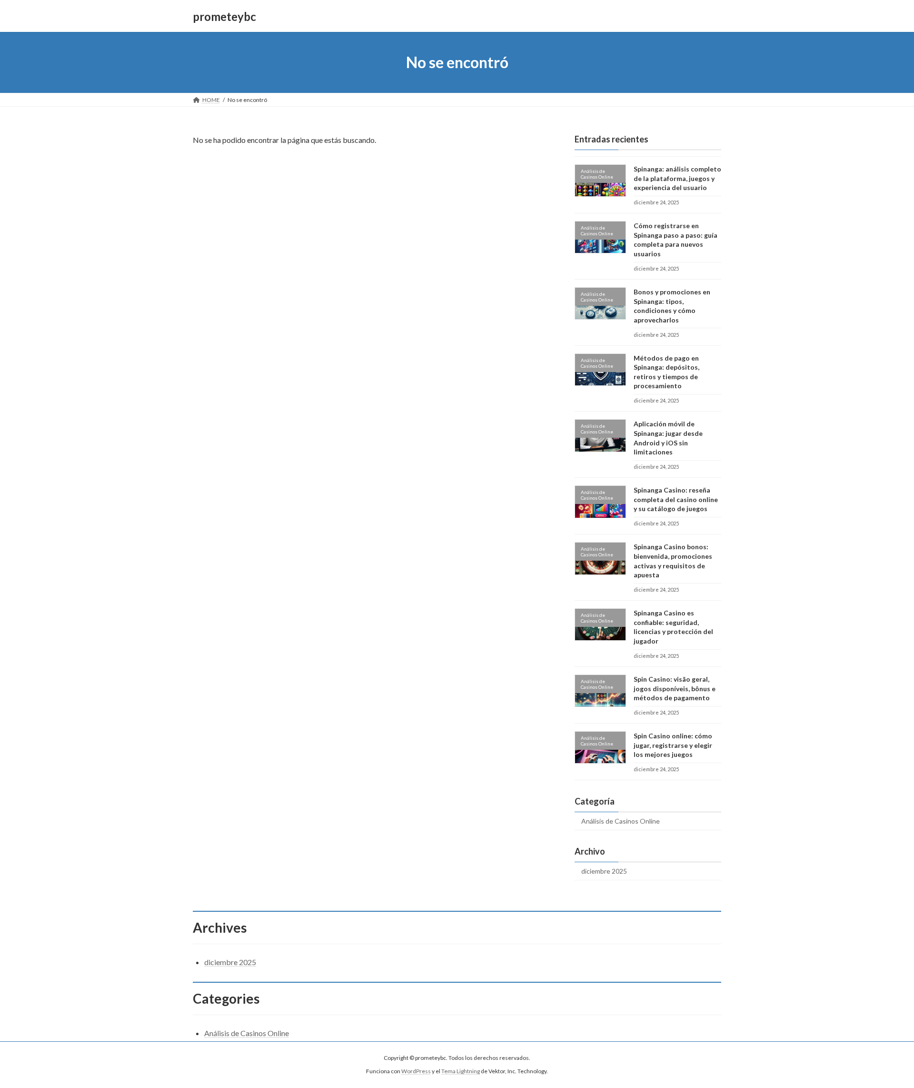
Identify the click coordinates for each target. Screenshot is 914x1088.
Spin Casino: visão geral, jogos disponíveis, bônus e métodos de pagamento (674, 688)
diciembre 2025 (604, 871)
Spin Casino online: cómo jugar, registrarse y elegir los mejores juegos (673, 745)
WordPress (416, 1071)
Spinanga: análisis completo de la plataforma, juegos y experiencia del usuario (677, 178)
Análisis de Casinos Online (620, 821)
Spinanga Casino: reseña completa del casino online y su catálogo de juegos (676, 499)
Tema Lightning (460, 1071)
